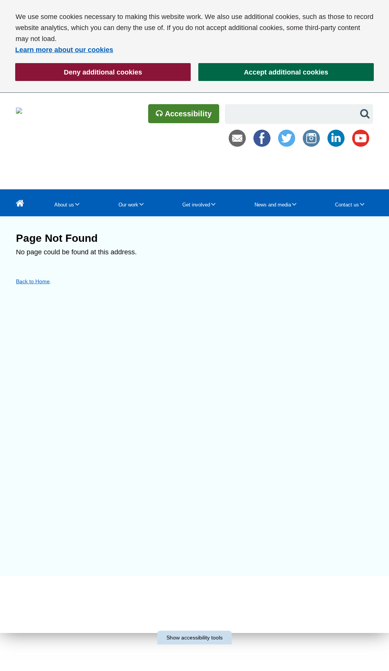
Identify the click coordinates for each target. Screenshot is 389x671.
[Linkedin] (336, 138)
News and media (273, 205)
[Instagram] (311, 138)
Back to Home (33, 281)
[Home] (20, 202)
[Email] (237, 138)
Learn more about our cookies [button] (64, 50)
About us (64, 205)
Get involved (196, 205)
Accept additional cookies (263, 72)
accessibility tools (194, 638)
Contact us (347, 205)
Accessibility (187, 113)
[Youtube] (360, 138)
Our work (128, 205)
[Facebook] (261, 138)
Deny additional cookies (78, 72)
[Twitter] (286, 138)
